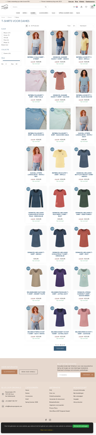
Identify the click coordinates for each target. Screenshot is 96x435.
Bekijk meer (4, 45)
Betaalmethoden (54, 402)
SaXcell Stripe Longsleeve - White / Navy (84, 135)
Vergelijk (76, 399)
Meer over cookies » (46, 430)
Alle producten (77, 402)
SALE (53, 13)
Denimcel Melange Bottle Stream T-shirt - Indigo (84, 174)
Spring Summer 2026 (66, 13)
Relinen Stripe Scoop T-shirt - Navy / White (36, 332)
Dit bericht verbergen (81, 426)
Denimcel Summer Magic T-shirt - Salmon (60, 96)
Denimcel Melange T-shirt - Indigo (36, 253)
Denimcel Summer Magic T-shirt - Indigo (60, 58)
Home (18, 13)
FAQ (50, 390)
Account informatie (79, 390)
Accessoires (43, 13)
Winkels (81, 1)
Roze (6, 40)
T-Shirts (17, 17)
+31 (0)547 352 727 (11, 401)
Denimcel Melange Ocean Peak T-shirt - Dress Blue (60, 254)
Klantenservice (90, 1)
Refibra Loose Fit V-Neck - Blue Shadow (84, 96)
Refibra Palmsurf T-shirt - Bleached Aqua (60, 134)
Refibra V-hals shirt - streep (36, 58)
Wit (6, 37)
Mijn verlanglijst (78, 396)
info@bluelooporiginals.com (13, 406)
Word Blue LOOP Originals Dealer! (59, 411)
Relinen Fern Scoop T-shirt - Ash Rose (84, 332)
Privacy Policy (53, 408)
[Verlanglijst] (86, 7)
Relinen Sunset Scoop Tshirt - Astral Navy (60, 332)
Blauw (7, 32)
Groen (6, 35)
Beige (6, 42)
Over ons (71, 1)
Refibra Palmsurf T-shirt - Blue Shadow (36, 134)
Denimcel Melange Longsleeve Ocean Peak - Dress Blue (36, 214)
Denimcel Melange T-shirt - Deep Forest (84, 213)
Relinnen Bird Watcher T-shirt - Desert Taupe (36, 293)
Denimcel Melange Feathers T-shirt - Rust (60, 214)
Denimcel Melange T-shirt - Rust (84, 253)
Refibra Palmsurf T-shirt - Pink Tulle (36, 96)
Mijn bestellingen (78, 393)
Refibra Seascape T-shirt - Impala (60, 174)
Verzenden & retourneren (57, 399)
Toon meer (60, 348)
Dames (33, 13)
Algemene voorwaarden (56, 405)
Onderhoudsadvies (55, 396)
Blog (76, 1)
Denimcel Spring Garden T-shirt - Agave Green (84, 293)
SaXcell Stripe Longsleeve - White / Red (36, 174)
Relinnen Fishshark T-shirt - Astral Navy (60, 293)
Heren (25, 13)
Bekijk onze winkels (28, 372)
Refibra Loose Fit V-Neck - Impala (84, 58)
